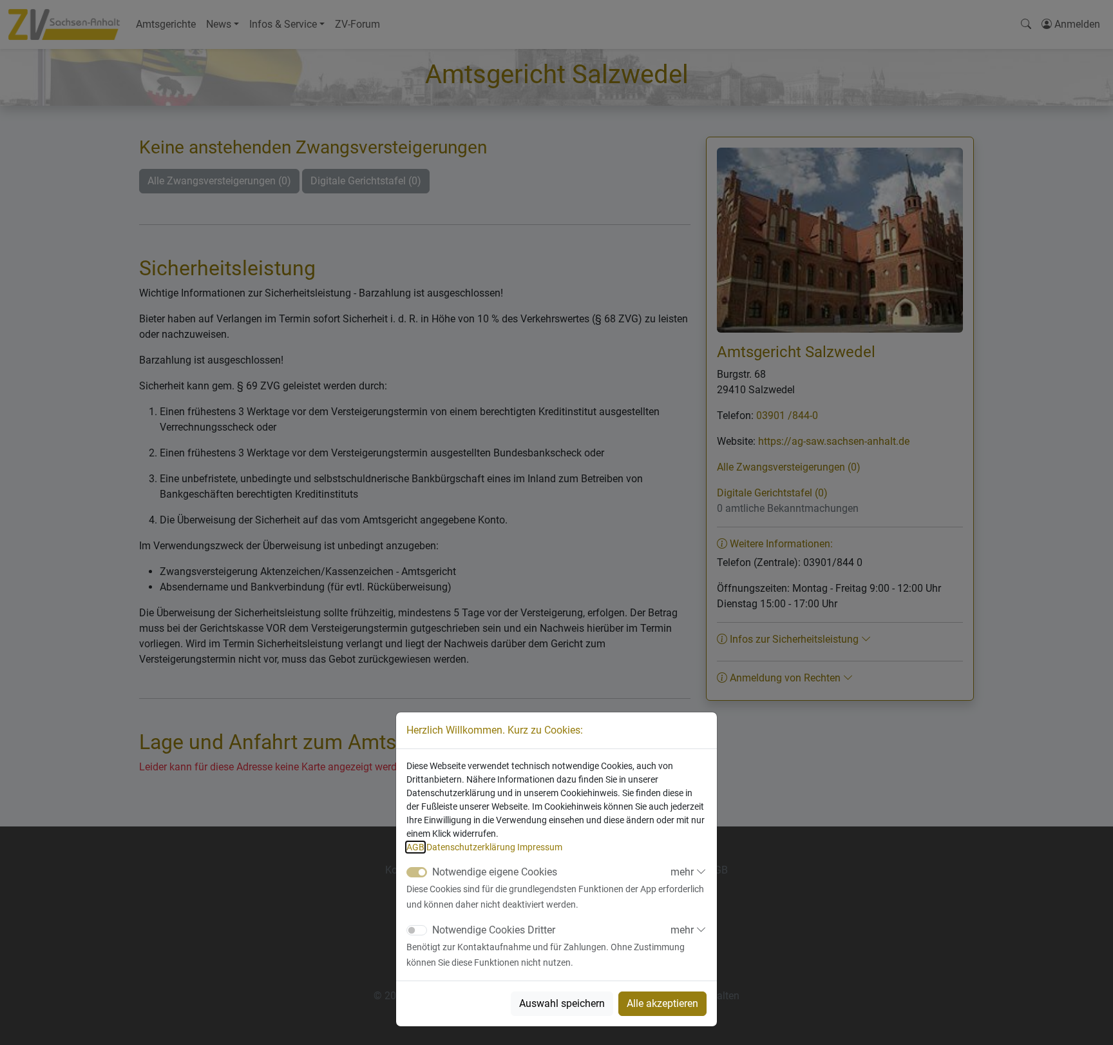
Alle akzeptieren (662, 1003)
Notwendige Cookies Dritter (493, 930)
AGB (415, 847)
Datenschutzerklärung (470, 847)
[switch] (416, 930)
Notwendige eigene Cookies (494, 872)
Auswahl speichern (562, 1003)
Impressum (539, 847)
